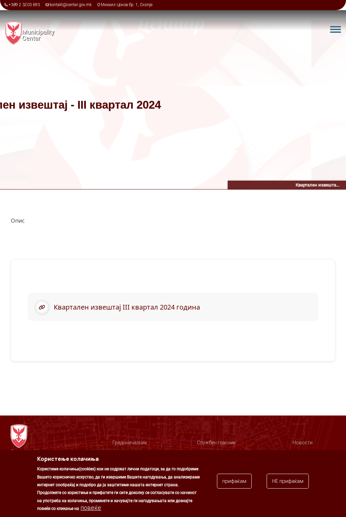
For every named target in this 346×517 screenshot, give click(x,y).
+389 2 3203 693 (24, 4)
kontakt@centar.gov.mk (71, 4)
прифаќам (234, 481)
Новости (303, 442)
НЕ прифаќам (287, 481)
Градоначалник (130, 442)
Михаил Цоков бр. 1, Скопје (126, 4)
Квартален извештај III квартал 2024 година (127, 307)
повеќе (90, 507)
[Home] (13, 32)
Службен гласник (216, 442)
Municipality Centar (38, 35)
